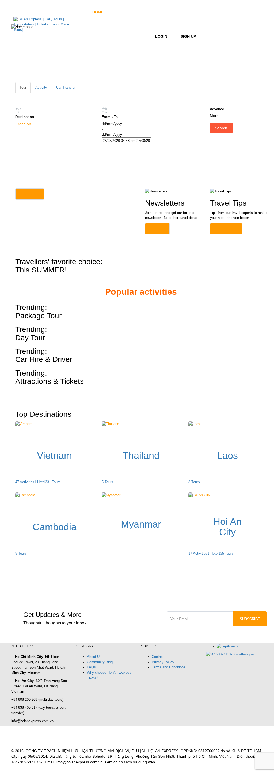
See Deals (29, 194)
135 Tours (226, 553)
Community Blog (100, 662)
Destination (130, 12)
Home (98, 12)
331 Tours (52, 482)
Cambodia (55, 526)
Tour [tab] (23, 87)
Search (221, 128)
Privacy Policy (163, 662)
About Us (94, 657)
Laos (227, 455)
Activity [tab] (41, 87)
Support (132, 36)
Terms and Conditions (168, 667)
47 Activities (24, 482)
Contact (158, 657)
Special (100, 36)
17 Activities (197, 553)
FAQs (91, 667)
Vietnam (54, 455)
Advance (217, 109)
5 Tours (107, 482)
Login (161, 36)
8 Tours (194, 482)
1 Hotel (39, 482)
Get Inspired (226, 229)
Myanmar (141, 524)
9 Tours (21, 553)
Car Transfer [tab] (65, 87)
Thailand (141, 455)
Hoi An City (227, 527)
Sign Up (188, 36)
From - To (110, 117)
